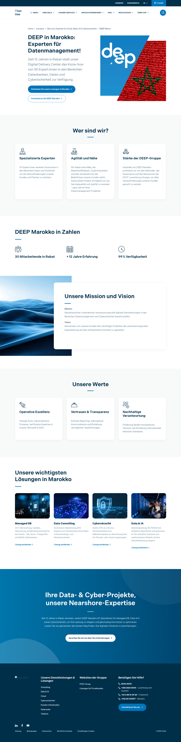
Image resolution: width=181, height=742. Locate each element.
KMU (110, 13)
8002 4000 (126, 684)
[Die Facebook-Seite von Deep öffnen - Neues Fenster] (22, 725)
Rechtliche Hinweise (64, 731)
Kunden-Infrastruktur (50, 705)
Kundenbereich (133, 3)
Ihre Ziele (47, 13)
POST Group (85, 684)
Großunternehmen (91, 13)
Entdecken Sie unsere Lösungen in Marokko (50, 89)
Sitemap (18, 731)
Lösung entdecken (23, 545)
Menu (35, 13)
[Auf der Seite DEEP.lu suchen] (163, 13)
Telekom (44, 714)
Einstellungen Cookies (86, 731)
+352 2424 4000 (128, 688)
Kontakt (160, 3)
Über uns (141, 13)
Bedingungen (32, 731)
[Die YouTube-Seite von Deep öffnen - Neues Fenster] (28, 725)
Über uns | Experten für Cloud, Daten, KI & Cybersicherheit (72, 29)
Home (30, 29)
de (144, 3)
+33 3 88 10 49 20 (129, 695)
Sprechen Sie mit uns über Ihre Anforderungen (89, 638)
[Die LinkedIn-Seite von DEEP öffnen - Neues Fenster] (16, 725)
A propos (40, 29)
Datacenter (46, 709)
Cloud (43, 696)
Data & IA (45, 692)
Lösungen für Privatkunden (91, 688)
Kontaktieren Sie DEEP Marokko (45, 98)
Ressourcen (125, 13)
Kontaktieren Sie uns (131, 707)
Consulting (45, 687)
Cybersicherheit (48, 701)
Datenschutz (47, 731)
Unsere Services (66, 13)
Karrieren (119, 3)
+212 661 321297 (128, 699)
